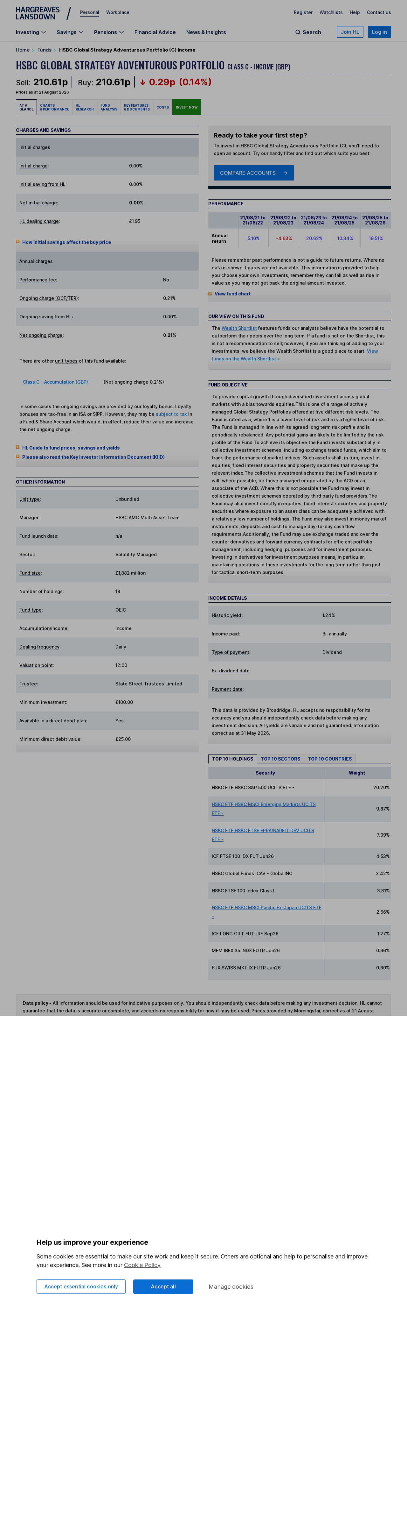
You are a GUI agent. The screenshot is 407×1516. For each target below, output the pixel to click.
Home (23, 50)
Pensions (105, 32)
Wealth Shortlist (239, 328)
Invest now (186, 107)
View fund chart (233, 293)
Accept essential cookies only (81, 1286)
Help (355, 12)
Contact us (379, 12)
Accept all (163, 1286)
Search (312, 32)
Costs (162, 107)
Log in (379, 32)
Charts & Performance (54, 107)
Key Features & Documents (137, 107)
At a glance (26, 107)
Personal (89, 12)
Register (303, 12)
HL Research (85, 107)
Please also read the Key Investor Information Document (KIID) (93, 457)
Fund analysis (108, 107)
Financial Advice (155, 32)
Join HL (350, 32)
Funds (45, 50)
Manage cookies (231, 1286)
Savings (67, 32)
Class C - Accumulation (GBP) (55, 382)
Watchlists (331, 12)
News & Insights (206, 32)
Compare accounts (248, 173)
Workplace (117, 12)
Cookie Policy (142, 1265)
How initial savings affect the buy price (66, 242)
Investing (27, 32)
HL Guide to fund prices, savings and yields (71, 447)
